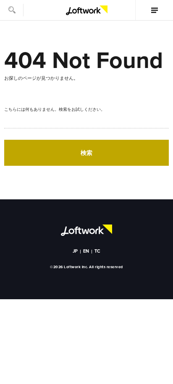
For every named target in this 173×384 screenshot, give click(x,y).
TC (97, 251)
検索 (86, 152)
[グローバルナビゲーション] (154, 10)
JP (75, 251)
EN (86, 251)
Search (12, 10)
